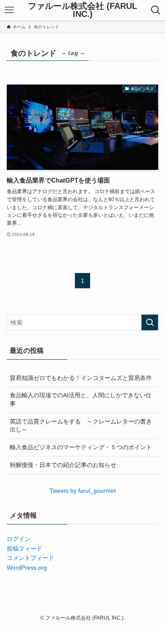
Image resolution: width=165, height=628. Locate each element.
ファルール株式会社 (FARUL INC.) (82, 10)
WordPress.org (27, 567)
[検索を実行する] (149, 322)
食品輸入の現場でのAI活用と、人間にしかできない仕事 (80, 399)
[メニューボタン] (9, 10)
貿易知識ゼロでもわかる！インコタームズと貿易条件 (81, 377)
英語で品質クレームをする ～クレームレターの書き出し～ (81, 425)
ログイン (18, 538)
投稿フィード (24, 548)
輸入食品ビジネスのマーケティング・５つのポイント (81, 447)
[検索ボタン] (155, 10)
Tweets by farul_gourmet (83, 490)
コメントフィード (30, 557)
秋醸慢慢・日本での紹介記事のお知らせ (63, 464)
